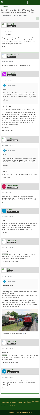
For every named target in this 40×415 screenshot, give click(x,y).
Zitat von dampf (11, 85)
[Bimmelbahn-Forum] (14, 2)
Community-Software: (20, 412)
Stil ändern (35, 401)
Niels (5, 355)
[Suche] (28, 2)
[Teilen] (37, 18)
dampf (6, 254)
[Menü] (37, 2)
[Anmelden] (33, 2)
